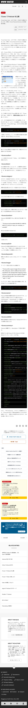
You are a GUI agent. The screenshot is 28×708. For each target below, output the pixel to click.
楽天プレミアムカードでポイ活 (14, 461)
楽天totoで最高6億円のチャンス (14, 458)
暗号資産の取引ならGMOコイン (14, 475)
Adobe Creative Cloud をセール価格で (14, 451)
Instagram (22, 691)
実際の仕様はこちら (18, 115)
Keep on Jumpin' (20, 679)
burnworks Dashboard (9, 685)
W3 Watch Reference (8, 682)
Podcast (3, 12)
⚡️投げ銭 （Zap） (14, 441)
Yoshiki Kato (6, 674)
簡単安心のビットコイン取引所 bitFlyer (14, 472)
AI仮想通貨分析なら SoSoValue (14, 465)
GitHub (4, 694)
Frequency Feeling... (8, 679)
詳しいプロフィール (16, 660)
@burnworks (6, 691)
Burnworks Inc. (16, 674)
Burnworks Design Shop (9, 677)
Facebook (14, 691)
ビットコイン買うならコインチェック (14, 468)
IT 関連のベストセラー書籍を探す (14, 454)
